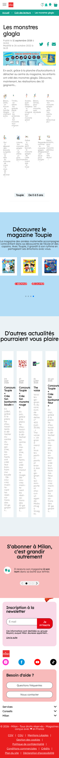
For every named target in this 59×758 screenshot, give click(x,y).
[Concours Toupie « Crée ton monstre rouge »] (22, 364)
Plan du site (12, 753)
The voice (37, 389)
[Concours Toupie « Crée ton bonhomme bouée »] (7, 364)
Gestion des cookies (28, 739)
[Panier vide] (55, 5)
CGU (20, 735)
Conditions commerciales (22, 748)
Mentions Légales (38, 735)
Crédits (45, 748)
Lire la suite (11, 638)
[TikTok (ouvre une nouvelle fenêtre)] (53, 664)
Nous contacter (29, 694)
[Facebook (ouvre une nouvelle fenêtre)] (21, 664)
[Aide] (42, 5)
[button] (4, 261)
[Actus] (46, 4)
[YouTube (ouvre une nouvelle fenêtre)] (37, 664)
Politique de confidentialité (28, 744)
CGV (10, 735)
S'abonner (20, 290)
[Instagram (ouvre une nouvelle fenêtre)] (6, 664)
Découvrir (38, 290)
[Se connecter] (50, 5)
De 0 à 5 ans (35, 195)
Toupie (20, 195)
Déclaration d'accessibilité (38, 753)
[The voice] (37, 364)
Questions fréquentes (29, 685)
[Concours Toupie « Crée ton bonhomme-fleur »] (51, 364)
